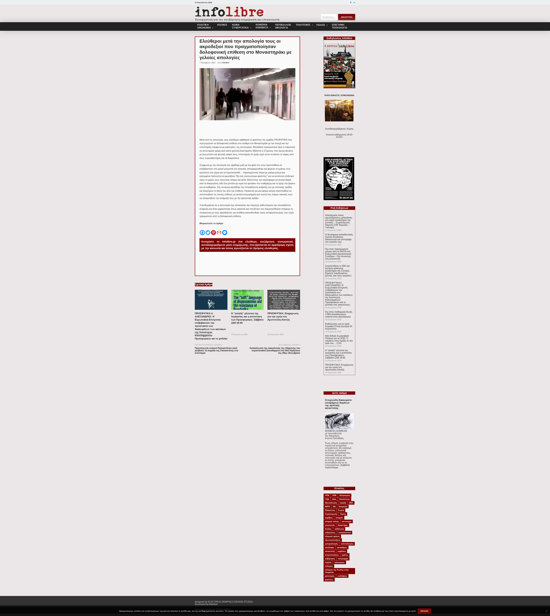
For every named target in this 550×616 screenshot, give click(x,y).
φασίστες (329, 580)
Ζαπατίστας (344, 499)
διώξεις (328, 529)
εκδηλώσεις (330, 533)
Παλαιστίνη (330, 510)
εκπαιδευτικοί (344, 533)
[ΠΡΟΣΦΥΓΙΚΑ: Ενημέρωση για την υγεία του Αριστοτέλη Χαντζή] (283, 311)
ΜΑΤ (351, 503)
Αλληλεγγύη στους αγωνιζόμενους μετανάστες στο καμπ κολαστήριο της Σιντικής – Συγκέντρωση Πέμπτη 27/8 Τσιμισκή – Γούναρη (338, 221)
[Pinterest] (213, 230)
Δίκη (334, 499)
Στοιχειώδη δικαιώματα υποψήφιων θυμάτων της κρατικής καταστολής (338, 404)
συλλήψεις (342, 576)
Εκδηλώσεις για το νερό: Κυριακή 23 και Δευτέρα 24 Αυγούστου (338, 326)
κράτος (345, 555)
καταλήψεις (342, 547)
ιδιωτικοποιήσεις (332, 540)
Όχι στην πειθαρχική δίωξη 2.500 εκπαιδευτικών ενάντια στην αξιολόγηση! (338, 314)
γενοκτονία (330, 525)
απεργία (339, 518)
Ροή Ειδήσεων (339, 208)
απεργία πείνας (332, 521)
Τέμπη (343, 514)
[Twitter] (354, 2)
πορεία (328, 562)
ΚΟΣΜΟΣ (222, 25)
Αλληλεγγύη (344, 495)
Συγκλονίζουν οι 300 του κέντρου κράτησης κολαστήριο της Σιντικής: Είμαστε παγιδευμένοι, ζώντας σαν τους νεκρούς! (338, 271)
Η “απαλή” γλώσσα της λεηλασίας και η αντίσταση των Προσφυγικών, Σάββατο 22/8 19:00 (338, 354)
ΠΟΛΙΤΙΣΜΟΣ (303, 25)
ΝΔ (334, 506)
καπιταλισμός (347, 544)
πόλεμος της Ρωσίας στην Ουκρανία (337, 571)
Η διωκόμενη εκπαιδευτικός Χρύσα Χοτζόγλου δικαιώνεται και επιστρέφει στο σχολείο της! (339, 238)
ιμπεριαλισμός (331, 544)
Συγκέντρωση (331, 514)
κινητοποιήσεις (332, 555)
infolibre (225, 63)
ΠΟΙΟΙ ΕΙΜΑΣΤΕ (331, 95)
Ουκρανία (343, 506)
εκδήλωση (339, 529)
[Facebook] (350, 2)
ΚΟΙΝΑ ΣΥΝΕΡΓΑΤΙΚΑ (240, 26)
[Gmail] (219, 230)
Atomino (213, 604)
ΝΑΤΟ (327, 506)
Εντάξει (424, 611)
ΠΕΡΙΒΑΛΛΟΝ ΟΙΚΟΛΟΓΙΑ (283, 26)
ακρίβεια (329, 518)
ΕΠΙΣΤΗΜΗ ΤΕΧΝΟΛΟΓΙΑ (339, 26)
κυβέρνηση (330, 559)
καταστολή (330, 551)
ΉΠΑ (327, 495)
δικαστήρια (343, 525)
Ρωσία (341, 510)
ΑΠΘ (334, 495)
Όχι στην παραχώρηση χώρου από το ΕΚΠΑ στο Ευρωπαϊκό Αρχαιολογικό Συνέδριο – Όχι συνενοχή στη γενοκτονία (338, 254)
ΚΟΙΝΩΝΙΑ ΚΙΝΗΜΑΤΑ (262, 26)
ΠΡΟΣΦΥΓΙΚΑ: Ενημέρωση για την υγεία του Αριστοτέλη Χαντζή (282, 316)
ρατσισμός (330, 576)
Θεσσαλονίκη (331, 503)
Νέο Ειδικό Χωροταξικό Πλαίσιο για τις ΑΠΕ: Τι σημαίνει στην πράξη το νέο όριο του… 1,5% (339, 339)
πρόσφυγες (339, 562)
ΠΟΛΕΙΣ (320, 25)
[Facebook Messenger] (224, 230)
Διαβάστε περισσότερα (337, 466)
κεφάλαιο (342, 551)
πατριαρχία (343, 559)
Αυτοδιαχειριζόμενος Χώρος (339, 129)
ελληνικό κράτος (332, 536)
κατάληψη (329, 547)
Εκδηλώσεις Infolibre (339, 38)
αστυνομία (346, 521)
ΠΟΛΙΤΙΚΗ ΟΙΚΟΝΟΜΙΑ (204, 26)
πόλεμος (329, 566)
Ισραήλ (343, 503)
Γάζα (327, 499)
